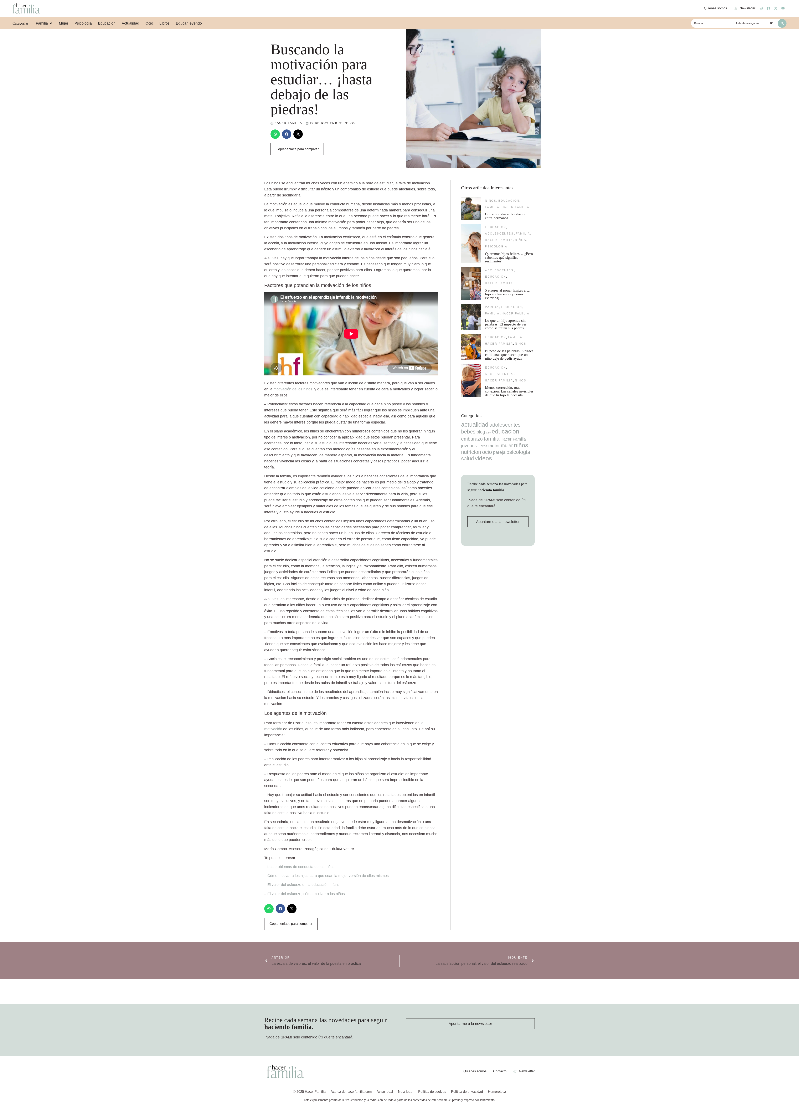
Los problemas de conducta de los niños (300, 867)
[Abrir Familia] (51, 23)
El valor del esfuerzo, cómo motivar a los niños (306, 894)
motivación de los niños (292, 389)
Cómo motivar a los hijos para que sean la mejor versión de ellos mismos (328, 876)
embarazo (472, 439)
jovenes (469, 445)
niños (490, 200)
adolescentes (499, 233)
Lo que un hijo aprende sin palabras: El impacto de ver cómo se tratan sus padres (505, 324)
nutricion (471, 452)
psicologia (496, 246)
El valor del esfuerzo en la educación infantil (303, 885)
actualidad (474, 424)
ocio (487, 452)
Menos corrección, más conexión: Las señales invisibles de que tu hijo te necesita (509, 391)
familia (492, 207)
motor (494, 445)
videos (483, 458)
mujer (507, 445)
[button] (275, 134)
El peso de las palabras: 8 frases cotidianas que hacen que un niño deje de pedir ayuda (509, 354)
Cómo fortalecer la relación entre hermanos (505, 216)
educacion (508, 200)
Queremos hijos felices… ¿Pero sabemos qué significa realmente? (509, 257)
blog (480, 432)
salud (467, 458)
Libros (482, 446)
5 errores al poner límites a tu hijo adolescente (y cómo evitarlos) (507, 294)
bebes (468, 432)
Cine (488, 432)
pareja (492, 307)
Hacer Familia (516, 207)
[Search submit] (782, 23)
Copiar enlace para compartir (297, 149)
